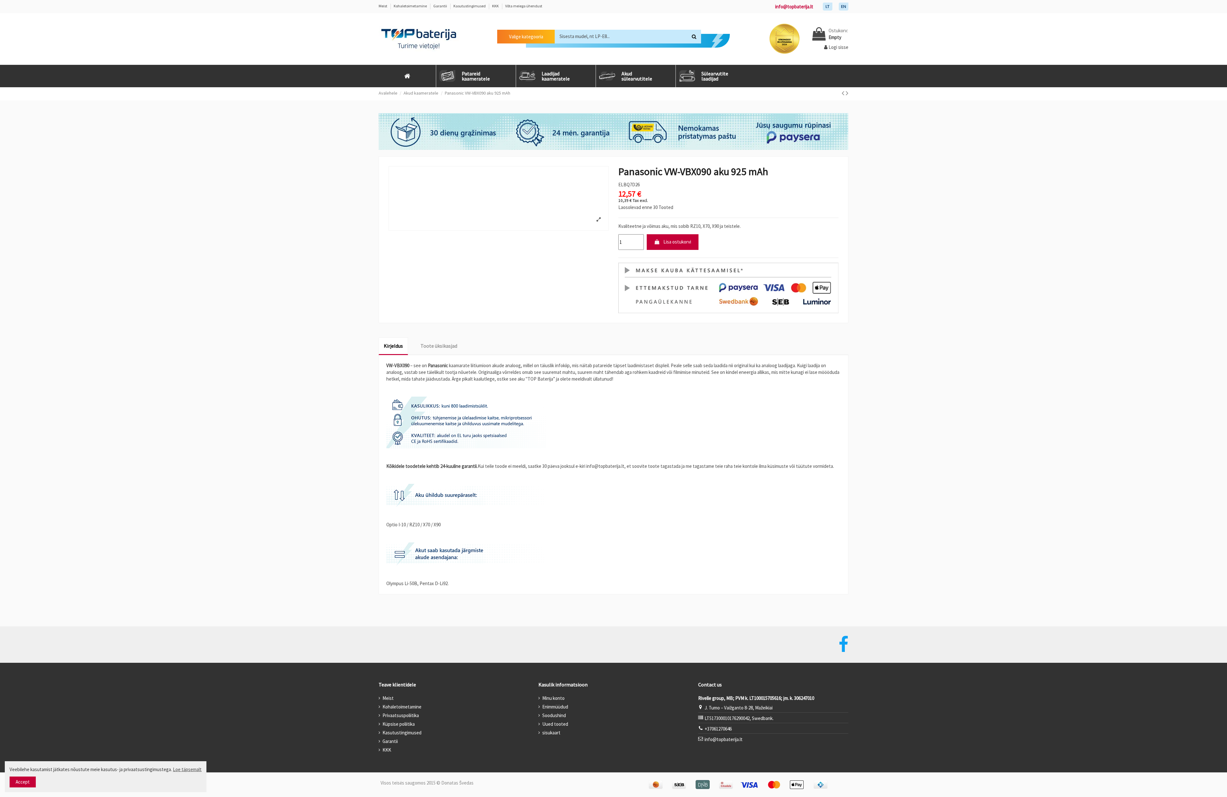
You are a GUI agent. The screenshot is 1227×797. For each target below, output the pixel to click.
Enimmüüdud (555, 707)
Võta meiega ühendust (523, 6)
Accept (23, 782)
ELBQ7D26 (629, 185)
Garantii (440, 6)
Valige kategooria (526, 37)
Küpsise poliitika (398, 724)
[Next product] (847, 93)
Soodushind (554, 715)
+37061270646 (718, 729)
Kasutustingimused (469, 6)
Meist (383, 6)
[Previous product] (844, 93)
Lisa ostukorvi (677, 242)
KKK (495, 6)
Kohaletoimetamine (411, 6)
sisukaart (551, 733)
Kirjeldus (393, 346)
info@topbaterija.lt (794, 7)
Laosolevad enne (635, 207)
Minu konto (553, 698)
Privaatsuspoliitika (400, 715)
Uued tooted (555, 724)
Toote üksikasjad (439, 346)
